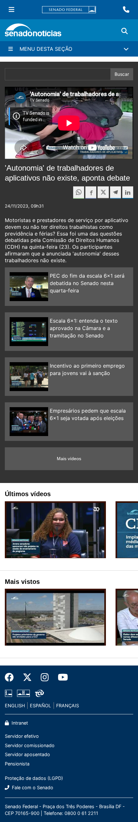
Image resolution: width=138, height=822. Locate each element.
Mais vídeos (69, 458)
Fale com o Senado (32, 787)
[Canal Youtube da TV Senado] (60, 677)
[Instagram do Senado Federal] (44, 677)
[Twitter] (27, 677)
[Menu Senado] (11, 9)
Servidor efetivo (22, 736)
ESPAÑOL (40, 705)
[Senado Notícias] (33, 32)
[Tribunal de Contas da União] (39, 692)
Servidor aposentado (27, 754)
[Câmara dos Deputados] (8, 692)
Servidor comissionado (30, 745)
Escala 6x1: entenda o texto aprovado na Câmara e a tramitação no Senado (84, 328)
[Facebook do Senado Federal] (11, 677)
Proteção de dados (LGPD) (34, 778)
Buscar (122, 74)
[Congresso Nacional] (23, 692)
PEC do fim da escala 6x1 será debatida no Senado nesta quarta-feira (87, 283)
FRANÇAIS (67, 705)
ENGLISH (15, 705)
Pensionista (17, 763)
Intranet (19, 723)
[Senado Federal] (69, 9)
